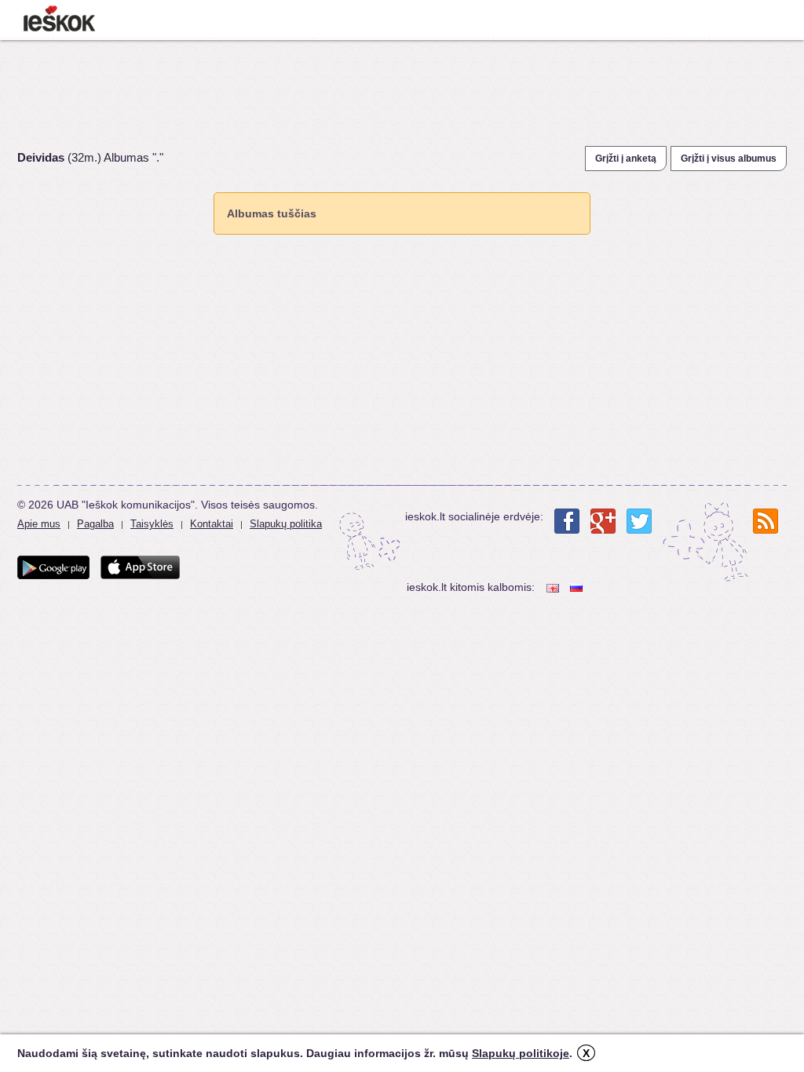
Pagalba (95, 524)
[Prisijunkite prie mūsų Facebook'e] (566, 521)
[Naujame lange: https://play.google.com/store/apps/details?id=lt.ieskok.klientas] (53, 567)
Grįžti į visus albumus (729, 158)
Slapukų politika (286, 524)
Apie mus (38, 524)
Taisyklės (152, 524)
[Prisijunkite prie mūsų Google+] (603, 521)
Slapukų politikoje (520, 1053)
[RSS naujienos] (765, 521)
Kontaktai (211, 524)
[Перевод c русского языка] (578, 587)
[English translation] (554, 587)
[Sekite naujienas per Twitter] (639, 521)
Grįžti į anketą (625, 158)
